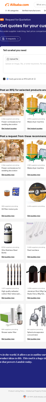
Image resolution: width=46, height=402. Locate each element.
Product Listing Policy (16, 391)
